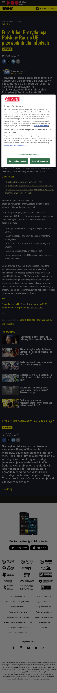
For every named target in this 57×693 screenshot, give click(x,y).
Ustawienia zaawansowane (28, 154)
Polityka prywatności (41, 125)
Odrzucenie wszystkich (18, 161)
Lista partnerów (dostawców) (15, 145)
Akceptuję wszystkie (40, 161)
